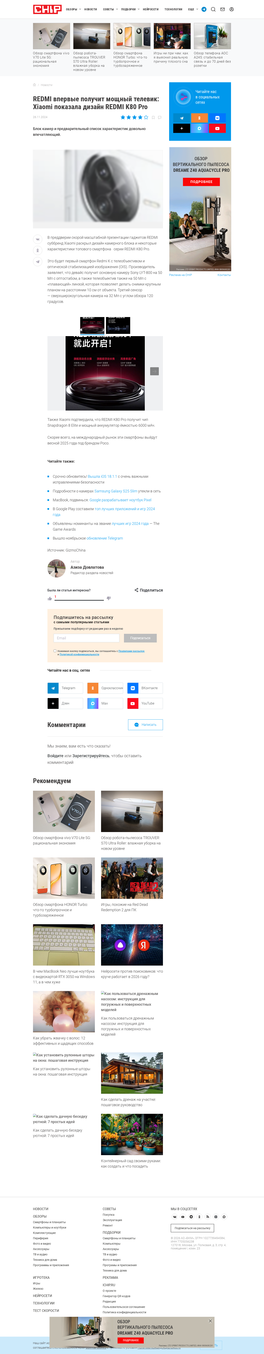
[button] (154, 371)
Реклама (110, 1278)
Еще (191, 9)
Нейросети (151, 9)
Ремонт (108, 1225)
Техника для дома (45, 1259)
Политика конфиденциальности (124, 1312)
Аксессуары (41, 1249)
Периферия (40, 1238)
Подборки (128, 9)
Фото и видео (42, 1243)
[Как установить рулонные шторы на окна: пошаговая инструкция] (64, 1057)
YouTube (147, 703)
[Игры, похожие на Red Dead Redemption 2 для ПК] (132, 878)
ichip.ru (109, 1285)
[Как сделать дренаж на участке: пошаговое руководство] (132, 1073)
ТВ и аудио (40, 1254)
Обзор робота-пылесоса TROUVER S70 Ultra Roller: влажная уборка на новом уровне (89, 61)
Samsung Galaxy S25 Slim (115, 491)
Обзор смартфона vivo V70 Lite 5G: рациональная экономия (51, 59)
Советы (108, 9)
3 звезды (134, 117)
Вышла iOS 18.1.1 (102, 476)
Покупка (108, 1214)
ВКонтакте (149, 688)
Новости (90, 9)
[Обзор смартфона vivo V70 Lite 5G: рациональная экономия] (64, 811)
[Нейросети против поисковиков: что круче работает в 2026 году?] (132, 945)
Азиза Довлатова (87, 567)
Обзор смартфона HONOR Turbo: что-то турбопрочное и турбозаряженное (130, 59)
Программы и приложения (51, 1265)
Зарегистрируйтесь (90, 755)
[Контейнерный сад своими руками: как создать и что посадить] (132, 1134)
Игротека (41, 1278)
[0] (108, 598)
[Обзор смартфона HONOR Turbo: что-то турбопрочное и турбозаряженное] (64, 878)
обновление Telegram (105, 538)
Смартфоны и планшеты (49, 1222)
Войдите (55, 755)
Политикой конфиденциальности (79, 654)
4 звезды (140, 117)
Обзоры (71, 9)
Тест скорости (46, 1311)
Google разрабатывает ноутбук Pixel (120, 500)
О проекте (109, 1290)
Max (104, 703)
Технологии (173, 9)
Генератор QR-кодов (116, 1296)
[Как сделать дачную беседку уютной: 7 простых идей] (64, 1119)
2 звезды (129, 117)
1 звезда (123, 117)
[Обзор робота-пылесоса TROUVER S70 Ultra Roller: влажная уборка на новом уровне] (132, 811)
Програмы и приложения (120, 1265)
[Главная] (34, 85)
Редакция (109, 1301)
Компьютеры (111, 1243)
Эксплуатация (112, 1220)
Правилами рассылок (131, 651)
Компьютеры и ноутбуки (49, 1227)
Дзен (65, 703)
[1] (49, 598)
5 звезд (145, 117)
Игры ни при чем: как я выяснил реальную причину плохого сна (171, 57)
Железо (38, 1288)
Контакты (224, 275)
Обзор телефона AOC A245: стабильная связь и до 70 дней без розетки (212, 59)
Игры (36, 1283)
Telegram (68, 688)
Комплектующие (44, 1233)
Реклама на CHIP (180, 275)
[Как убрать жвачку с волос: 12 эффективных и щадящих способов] (64, 1011)
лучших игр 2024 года (130, 523)
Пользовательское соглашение (124, 1307)
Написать (149, 725)
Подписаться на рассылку (192, 1228)
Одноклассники (112, 688)
